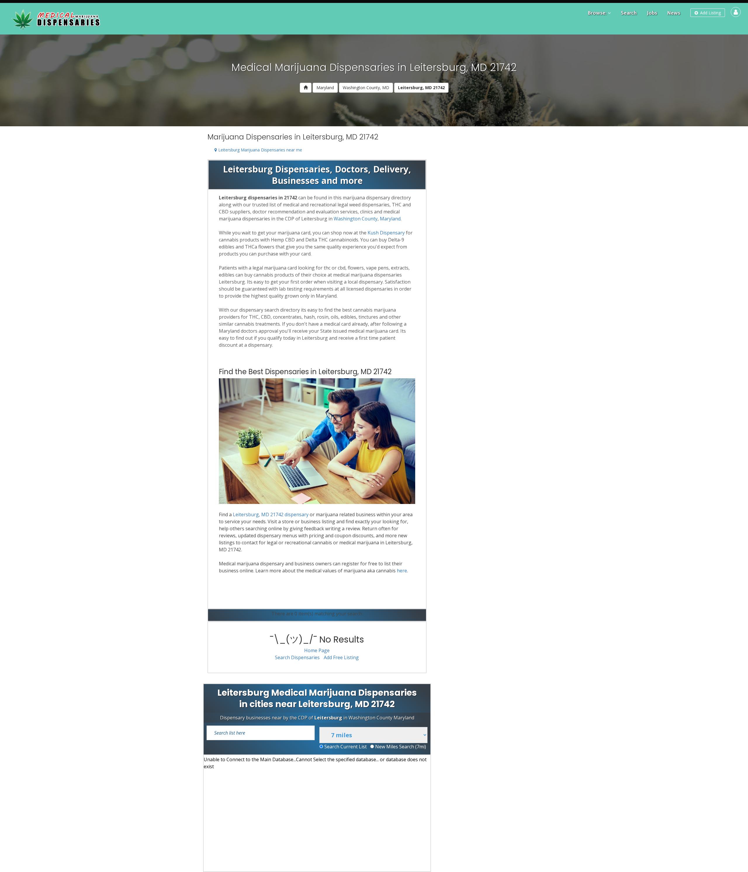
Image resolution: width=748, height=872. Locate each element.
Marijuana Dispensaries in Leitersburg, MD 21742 (292, 137)
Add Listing (710, 12)
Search (629, 13)
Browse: (597, 13)
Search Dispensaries (297, 657)
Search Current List (345, 746)
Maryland (325, 87)
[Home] (305, 88)
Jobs (652, 13)
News (673, 13)
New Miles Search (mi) (400, 746)
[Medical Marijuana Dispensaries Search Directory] (56, 18)
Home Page (317, 650)
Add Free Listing (341, 657)
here (402, 570)
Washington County (356, 218)
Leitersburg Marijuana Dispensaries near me (260, 150)
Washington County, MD (366, 87)
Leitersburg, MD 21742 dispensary (271, 514)
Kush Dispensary (386, 232)
